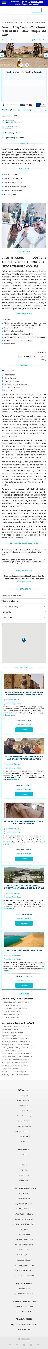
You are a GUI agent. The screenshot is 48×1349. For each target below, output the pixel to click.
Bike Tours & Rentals (24, 1260)
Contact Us (24, 1095)
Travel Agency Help (24, 1329)
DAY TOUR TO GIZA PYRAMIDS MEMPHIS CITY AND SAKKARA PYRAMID (24, 822)
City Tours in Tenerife (10, 1068)
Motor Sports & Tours (24, 1255)
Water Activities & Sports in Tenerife (16, 1041)
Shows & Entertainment (24, 1250)
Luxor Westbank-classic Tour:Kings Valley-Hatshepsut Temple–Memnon (24, 693)
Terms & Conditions (24, 1126)
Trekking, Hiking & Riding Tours (24, 1224)
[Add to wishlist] (21, 65)
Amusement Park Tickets (24, 1245)
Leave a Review (10, 40)
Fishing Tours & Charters (24, 1219)
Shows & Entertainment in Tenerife (15, 1059)
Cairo (26, 22)
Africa (16, 22)
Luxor (19, 703)
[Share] (27, 65)
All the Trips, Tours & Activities (24, 1275)
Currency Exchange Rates (24, 1131)
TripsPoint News (24, 1136)
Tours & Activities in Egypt (12, 1011)
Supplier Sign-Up (24, 1289)
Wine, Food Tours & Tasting (24, 1265)
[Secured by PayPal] (40, 105)
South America (24, 1175)
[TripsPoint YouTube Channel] (17, 1344)
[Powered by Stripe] (17, 105)
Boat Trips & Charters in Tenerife (14, 1038)
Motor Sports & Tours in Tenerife (14, 1062)
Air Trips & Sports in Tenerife (13, 1050)
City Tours (24, 1229)
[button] (24, 640)
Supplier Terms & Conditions (24, 1294)
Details (24, 730)
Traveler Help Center (24, 1100)
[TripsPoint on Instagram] (31, 1344)
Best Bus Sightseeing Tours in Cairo (15, 1002)
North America (24, 1180)
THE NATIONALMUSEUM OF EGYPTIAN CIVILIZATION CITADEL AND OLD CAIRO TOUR (24, 887)
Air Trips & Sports (24, 1234)
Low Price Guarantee (24, 1121)
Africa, (7, 133)
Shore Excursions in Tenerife (13, 1032)
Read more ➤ (10, 715)
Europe (24, 1155)
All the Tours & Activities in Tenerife (16, 1026)
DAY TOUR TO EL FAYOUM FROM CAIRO (24, 950)
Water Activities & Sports (24, 1214)
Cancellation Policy (24, 1116)
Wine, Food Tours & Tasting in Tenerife (17, 1071)
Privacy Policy (24, 1106)
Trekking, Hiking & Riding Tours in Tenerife (18, 1047)
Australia (24, 1170)
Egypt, (13, 133)
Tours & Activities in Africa (12, 1017)
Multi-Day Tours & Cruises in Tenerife (16, 1074)
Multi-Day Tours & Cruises (24, 1270)
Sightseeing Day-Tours (14, 137)
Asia (24, 1160)
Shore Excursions (24, 1199)
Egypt (21, 22)
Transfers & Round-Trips (24, 1240)
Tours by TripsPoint (7, 22)
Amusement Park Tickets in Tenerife (16, 1056)
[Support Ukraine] (4, 3)
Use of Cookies (24, 1111)
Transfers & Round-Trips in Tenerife (16, 1053)
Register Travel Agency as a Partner (24, 1324)
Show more (24, 994)
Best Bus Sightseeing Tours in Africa (16, 1014)
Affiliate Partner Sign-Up (24, 1306)
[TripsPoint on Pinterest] (10, 1344)
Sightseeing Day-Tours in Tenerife (15, 1035)
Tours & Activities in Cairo (12, 1005)
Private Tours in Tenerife (11, 1029)
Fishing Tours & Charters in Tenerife (16, 1044)
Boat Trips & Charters (24, 1209)
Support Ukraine (36, 1)
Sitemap (24, 1141)
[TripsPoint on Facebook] (24, 1344)
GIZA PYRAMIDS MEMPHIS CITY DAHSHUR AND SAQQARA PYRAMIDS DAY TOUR (24, 758)
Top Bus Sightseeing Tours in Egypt (15, 1008)
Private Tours (24, 1193)
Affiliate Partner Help (24, 1311)
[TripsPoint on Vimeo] (38, 1344)
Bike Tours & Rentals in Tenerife (14, 1066)
